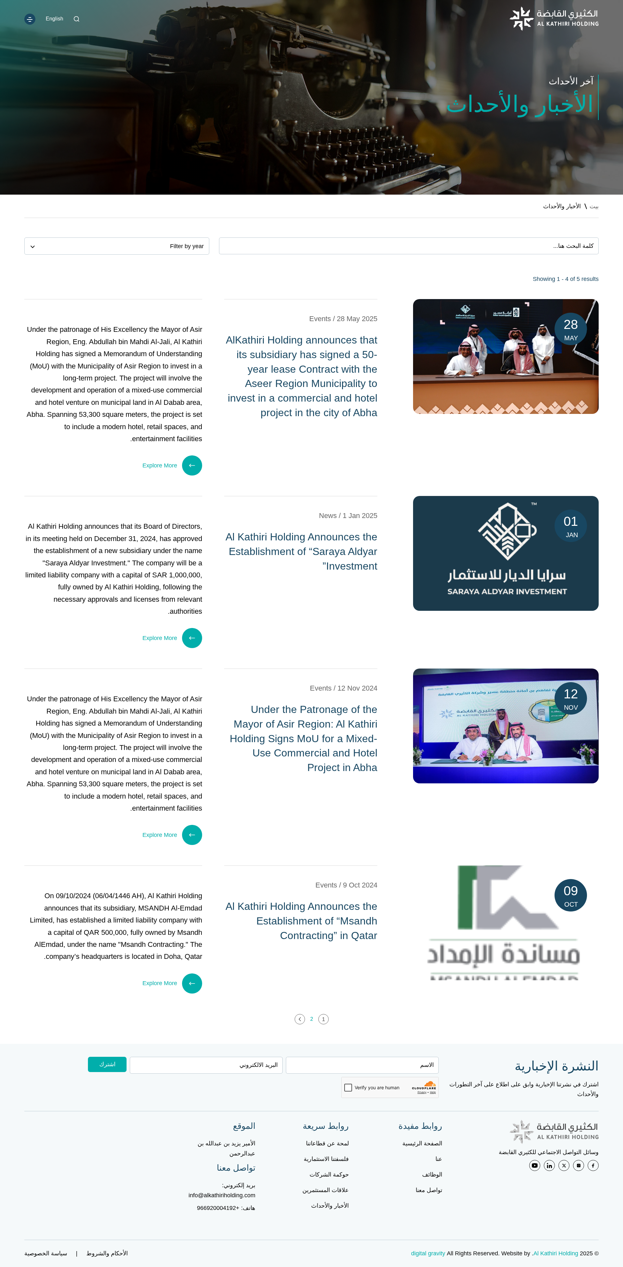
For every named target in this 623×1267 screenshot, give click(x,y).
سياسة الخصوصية (45, 1253)
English (54, 18)
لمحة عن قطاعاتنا (327, 1143)
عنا (438, 1159)
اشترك (107, 1064)
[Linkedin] (549, 1165)
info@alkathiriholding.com (222, 1195)
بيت (594, 206)
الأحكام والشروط (107, 1253)
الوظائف (432, 1174)
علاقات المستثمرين (325, 1190)
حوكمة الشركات (329, 1174)
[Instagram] (578, 1165)
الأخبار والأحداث (330, 1205)
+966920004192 (218, 1208)
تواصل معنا (429, 1190)
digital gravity (428, 1253)
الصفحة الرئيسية (422, 1143)
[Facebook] (593, 1165)
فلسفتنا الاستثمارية (326, 1159)
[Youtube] (534, 1165)
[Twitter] (563, 1165)
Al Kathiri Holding (555, 1253)
